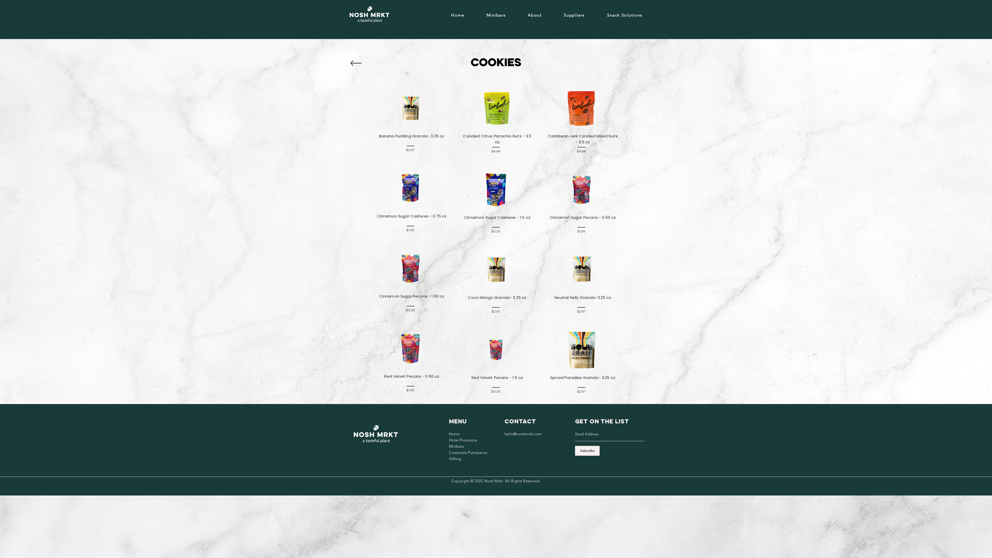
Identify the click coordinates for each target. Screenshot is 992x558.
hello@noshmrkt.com (523, 433)
